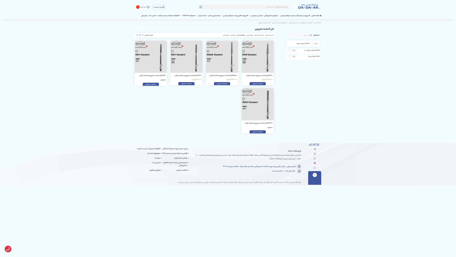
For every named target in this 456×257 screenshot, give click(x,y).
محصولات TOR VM (188, 15)
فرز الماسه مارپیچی (264, 22)
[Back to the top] (315, 175)
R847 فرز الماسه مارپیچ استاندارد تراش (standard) (153, 75)
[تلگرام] (314, 149)
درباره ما (157, 158)
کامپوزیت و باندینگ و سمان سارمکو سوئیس (295, 15)
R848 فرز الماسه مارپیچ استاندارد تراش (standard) (259, 75)
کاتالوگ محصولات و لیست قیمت (168, 15)
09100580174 (290, 171)
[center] (201, 7)
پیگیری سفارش (155, 170)
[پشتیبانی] (314, 158)
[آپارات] (314, 163)
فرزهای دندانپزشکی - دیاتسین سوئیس (264, 15)
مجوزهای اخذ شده (153, 153)
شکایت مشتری (181, 170)
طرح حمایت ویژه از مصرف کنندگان (175, 148)
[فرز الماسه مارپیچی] (315, 144)
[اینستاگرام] (314, 154)
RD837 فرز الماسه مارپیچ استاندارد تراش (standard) (259, 123)
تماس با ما (152, 15)
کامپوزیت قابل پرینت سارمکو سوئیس (235, 15)
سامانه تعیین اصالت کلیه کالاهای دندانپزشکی (175, 164)
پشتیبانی (144, 15)
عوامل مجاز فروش (180, 158)
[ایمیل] (314, 168)
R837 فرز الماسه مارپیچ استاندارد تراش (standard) (188, 75)
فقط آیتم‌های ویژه (313, 56)
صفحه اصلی (315, 15)
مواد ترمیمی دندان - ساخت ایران (209, 15)
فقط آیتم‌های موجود (302, 43)
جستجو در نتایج (316, 35)
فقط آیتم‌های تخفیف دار (311, 50)
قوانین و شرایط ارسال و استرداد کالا (174, 153)
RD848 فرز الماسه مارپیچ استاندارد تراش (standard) (223, 75)
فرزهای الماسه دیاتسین (279, 22)
